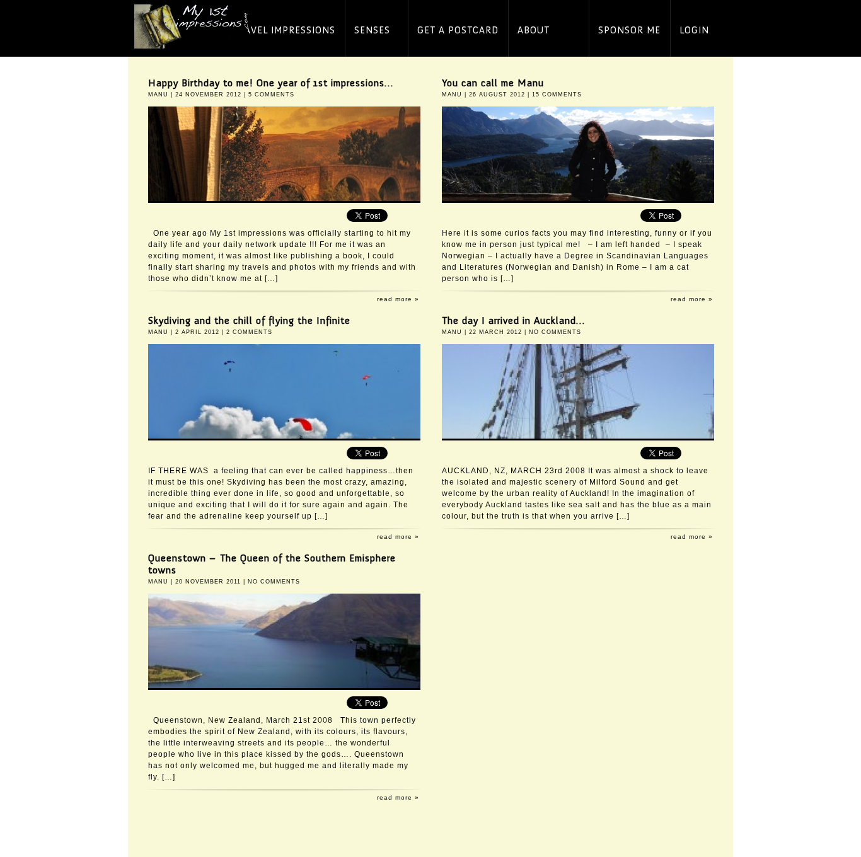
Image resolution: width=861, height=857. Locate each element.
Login (694, 30)
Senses (372, 30)
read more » (398, 299)
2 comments (249, 332)
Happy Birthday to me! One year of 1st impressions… (270, 83)
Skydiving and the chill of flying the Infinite (249, 320)
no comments (555, 332)
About (533, 30)
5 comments (271, 94)
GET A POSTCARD (458, 30)
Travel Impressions (284, 30)
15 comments (557, 94)
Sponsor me (629, 30)
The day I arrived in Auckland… (513, 320)
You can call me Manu (493, 83)
